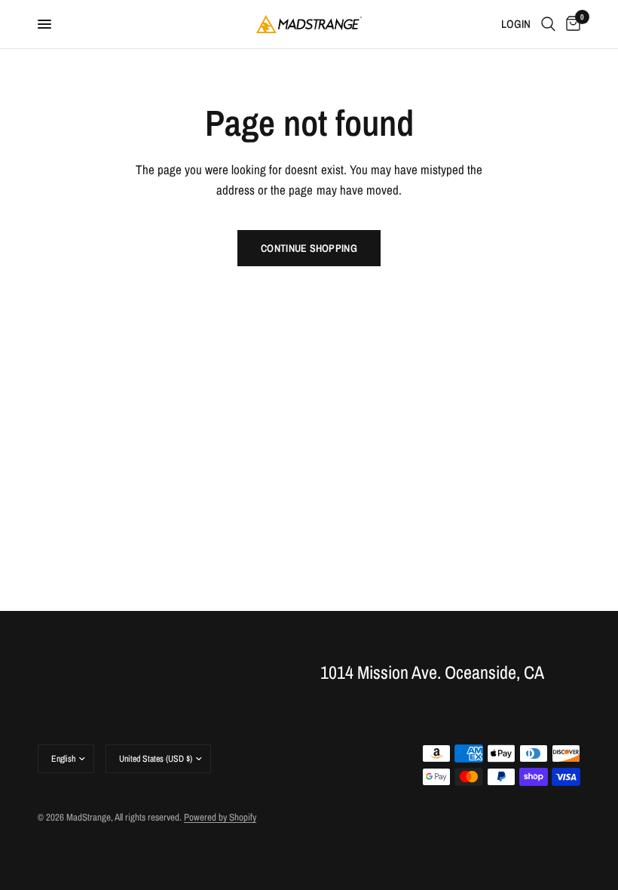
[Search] (548, 24)
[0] (570, 24)
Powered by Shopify (220, 817)
